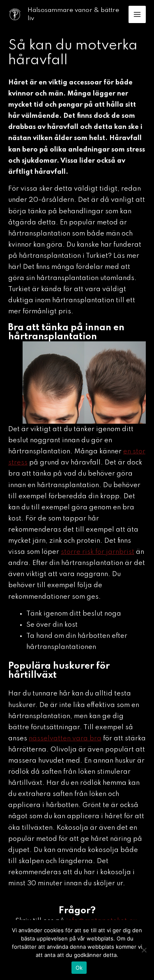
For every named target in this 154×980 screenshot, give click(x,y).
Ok (79, 967)
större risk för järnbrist (97, 551)
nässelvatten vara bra (65, 738)
